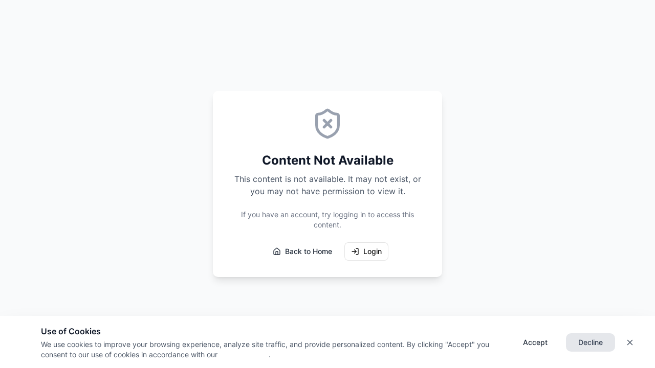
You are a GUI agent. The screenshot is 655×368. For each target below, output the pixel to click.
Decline (590, 342)
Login (372, 251)
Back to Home (308, 251)
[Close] (630, 342)
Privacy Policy (243, 354)
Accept (535, 342)
